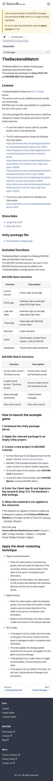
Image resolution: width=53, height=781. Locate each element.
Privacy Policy (8, 759)
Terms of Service (10, 755)
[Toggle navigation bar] (4, 4)
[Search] (48, 4)
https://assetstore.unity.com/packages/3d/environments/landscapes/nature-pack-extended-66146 (28, 153)
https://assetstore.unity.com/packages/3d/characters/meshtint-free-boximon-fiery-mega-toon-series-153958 (28, 164)
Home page (7, 732)
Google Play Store (14, 222)
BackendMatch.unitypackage (19, 241)
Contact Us (7, 763)
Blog (4, 740)
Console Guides (9, 717)
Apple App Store (13, 226)
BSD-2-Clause (37, 91)
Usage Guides (8, 712)
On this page (9, 52)
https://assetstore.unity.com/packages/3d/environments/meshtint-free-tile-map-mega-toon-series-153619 (28, 187)
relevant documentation (32, 459)
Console (5, 736)
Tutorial (5, 708)
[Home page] (4, 37)
